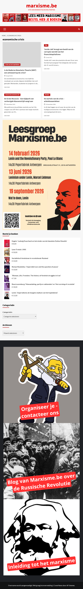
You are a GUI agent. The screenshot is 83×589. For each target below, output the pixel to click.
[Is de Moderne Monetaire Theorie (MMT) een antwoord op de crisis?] (22, 54)
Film (46, 45)
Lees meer (7, 87)
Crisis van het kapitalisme (12, 64)
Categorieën (7, 312)
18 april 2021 (9, 76)
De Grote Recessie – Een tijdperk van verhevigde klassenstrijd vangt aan (19, 100)
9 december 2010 (10, 104)
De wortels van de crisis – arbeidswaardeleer (54, 100)
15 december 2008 (51, 104)
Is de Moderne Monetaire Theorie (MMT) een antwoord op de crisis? (20, 71)
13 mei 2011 (49, 57)
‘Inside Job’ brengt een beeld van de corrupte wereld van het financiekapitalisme (58, 52)
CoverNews (58, 585)
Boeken (47, 95)
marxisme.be (41, 6)
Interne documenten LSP (12, 95)
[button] (5, 29)
